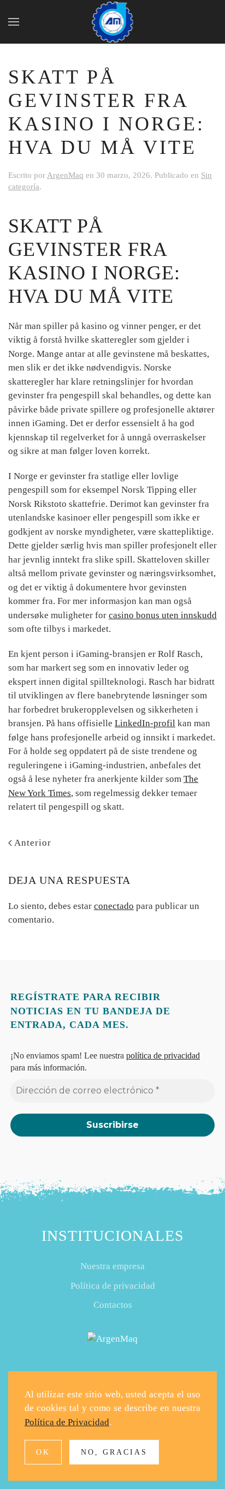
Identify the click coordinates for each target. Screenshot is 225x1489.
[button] (13, 22)
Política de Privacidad (67, 1422)
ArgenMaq (65, 175)
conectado (114, 906)
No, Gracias (114, 1452)
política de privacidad (163, 1055)
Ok (43, 1452)
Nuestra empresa (112, 1266)
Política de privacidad (112, 1286)
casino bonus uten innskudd (163, 615)
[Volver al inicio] (112, 22)
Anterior (32, 843)
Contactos (112, 1305)
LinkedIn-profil (145, 723)
